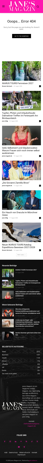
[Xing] (24, 447)
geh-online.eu (33, 460)
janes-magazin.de (7, 156)
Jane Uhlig (5, 121)
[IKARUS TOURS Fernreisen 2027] (21, 71)
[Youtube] (19, 447)
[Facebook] (5, 441)
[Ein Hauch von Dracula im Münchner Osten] (21, 200)
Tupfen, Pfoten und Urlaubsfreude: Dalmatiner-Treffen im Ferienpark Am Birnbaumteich (20, 115)
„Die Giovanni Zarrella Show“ (15, 183)
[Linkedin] (15, 441)
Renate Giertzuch (7, 86)
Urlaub (4, 241)
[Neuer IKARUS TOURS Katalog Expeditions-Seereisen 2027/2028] (21, 232)
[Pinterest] (21, 441)
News (4, 79)
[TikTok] (32, 441)
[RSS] (26, 441)
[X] (37, 441)
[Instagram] (10, 441)
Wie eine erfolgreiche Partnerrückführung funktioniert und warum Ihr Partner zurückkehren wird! (27, 311)
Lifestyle (5, 209)
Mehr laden (20, 255)
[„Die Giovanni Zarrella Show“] (21, 170)
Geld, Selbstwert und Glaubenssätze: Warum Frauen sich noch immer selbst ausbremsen (21, 150)
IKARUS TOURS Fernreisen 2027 (17, 83)
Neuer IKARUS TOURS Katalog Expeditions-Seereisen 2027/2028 (18, 246)
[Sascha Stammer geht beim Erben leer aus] (8, 336)
